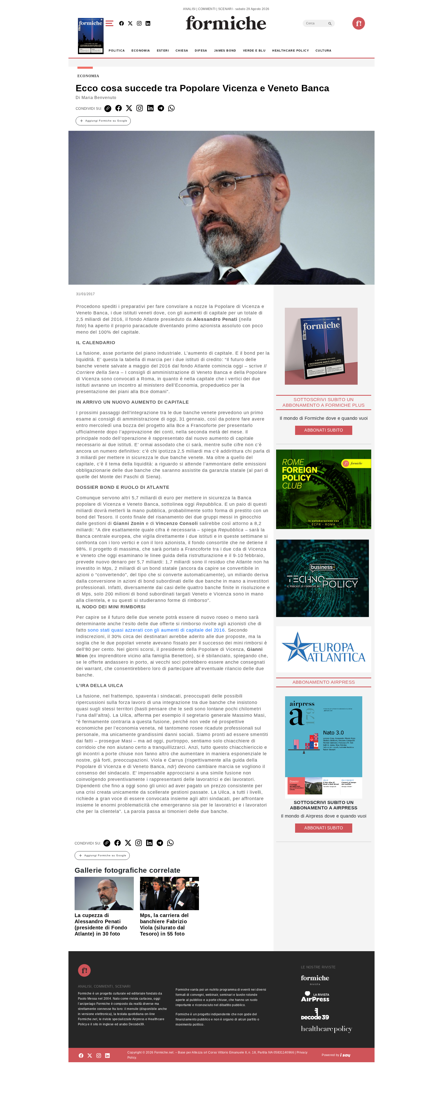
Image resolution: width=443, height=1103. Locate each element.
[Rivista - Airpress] (328, 996)
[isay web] (345, 1055)
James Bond (225, 50)
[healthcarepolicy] (328, 1029)
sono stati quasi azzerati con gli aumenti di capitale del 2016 (155, 630)
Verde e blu (254, 50)
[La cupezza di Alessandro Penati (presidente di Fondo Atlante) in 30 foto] (104, 893)
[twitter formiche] (89, 1056)
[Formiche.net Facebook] (121, 23)
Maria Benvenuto (99, 97)
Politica (117, 50)
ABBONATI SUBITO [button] (323, 430)
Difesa (201, 50)
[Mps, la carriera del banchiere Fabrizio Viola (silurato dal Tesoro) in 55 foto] (169, 893)
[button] (110, 36)
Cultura (324, 50)
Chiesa (182, 50)
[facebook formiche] (81, 1056)
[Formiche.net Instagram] (139, 23)
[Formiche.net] (358, 23)
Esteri (163, 50)
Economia (141, 50)
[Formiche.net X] (130, 23)
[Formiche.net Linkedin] (148, 23)
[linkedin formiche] (107, 1056)
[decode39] (328, 1013)
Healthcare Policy (290, 50)
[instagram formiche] (98, 1056)
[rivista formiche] (323, 747)
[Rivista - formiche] (328, 980)
